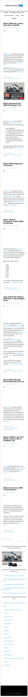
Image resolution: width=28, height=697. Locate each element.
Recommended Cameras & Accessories (13, 658)
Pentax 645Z (11, 355)
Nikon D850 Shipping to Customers (13, 164)
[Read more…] (6, 421)
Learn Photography (8, 641)
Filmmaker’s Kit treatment (15, 123)
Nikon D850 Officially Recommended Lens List (13, 381)
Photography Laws (8, 654)
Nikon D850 (8, 54)
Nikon (15, 78)
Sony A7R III (21, 332)
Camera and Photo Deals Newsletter (12, 609)
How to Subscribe (8, 637)
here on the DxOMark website (16, 364)
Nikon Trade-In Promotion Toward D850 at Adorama (13, 221)
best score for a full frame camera (13, 326)
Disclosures (6, 630)
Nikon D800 (6, 651)
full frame (17, 370)
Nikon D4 (6, 647)
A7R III (10, 370)
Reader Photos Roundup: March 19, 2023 (14, 584)
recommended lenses (8, 429)
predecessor (10, 121)
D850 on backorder (12, 205)
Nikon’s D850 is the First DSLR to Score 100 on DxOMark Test (13, 439)
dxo (13, 480)
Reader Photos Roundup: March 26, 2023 (14, 575)
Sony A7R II (19, 325)
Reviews (6, 661)
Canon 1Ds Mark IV (8, 616)
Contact (5, 627)
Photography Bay (14, 6)
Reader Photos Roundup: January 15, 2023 (14, 593)
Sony (10, 369)
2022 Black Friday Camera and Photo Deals (14, 602)
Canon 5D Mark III (8, 620)
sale (18, 78)
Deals (10, 77)
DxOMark (5, 466)
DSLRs (5, 634)
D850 (10, 78)
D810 (7, 511)
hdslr (20, 154)
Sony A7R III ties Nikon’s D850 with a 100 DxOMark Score (13, 298)
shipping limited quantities (9, 196)
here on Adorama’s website (16, 282)
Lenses (13, 428)
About (5, 606)
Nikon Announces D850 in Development (13, 489)
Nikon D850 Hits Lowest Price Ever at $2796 (13, 24)
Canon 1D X (7, 613)
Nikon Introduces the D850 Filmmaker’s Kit (12, 104)
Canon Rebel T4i (8, 623)
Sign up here (20, 71)
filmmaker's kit (15, 154)
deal (13, 78)
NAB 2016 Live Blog (8, 644)
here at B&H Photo (18, 147)
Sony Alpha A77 (7, 665)
